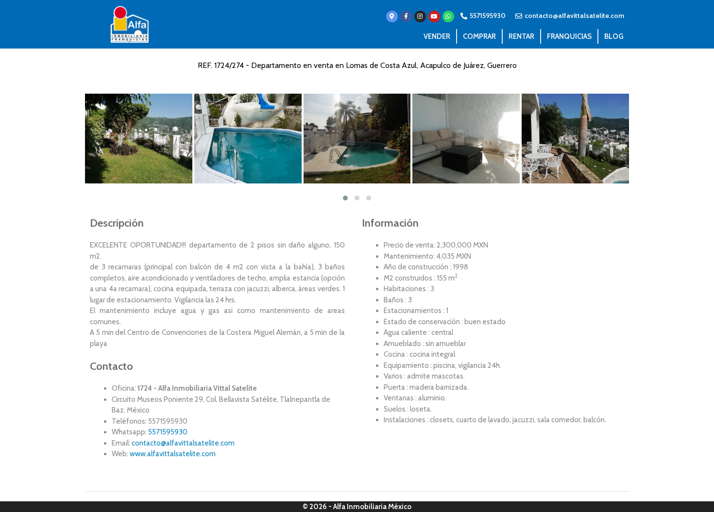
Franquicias (569, 36)
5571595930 (167, 432)
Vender (437, 36)
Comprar (479, 36)
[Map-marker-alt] (392, 16)
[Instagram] (420, 16)
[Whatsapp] (448, 16)
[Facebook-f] (406, 16)
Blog (613, 36)
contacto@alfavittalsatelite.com (183, 443)
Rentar (521, 36)
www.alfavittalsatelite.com (173, 453)
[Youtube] (434, 16)
